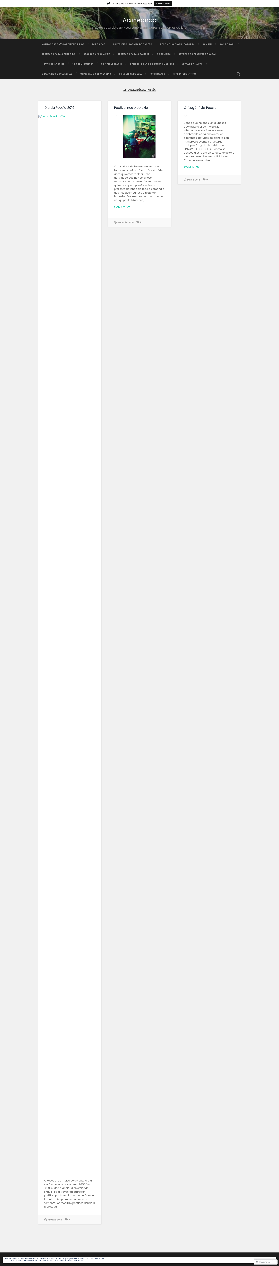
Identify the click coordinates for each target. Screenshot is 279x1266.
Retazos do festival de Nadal (197, 54)
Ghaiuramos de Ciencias (95, 74)
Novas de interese (53, 64)
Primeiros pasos (163, 3)
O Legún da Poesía (130, 74)
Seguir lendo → (123, 206)
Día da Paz (98, 44)
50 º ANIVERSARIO (111, 64)
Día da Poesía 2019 (59, 107)
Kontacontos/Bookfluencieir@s (63, 44)
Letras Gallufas (192, 64)
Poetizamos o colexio (131, 107)
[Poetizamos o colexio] (139, 137)
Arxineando (140, 20)
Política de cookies (75, 1260)
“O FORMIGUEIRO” (82, 64)
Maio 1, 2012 (193, 179)
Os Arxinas (164, 54)
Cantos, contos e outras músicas (152, 64)
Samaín (207, 44)
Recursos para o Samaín (133, 54)
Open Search (238, 74)
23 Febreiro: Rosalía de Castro (132, 44)
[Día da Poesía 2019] (69, 643)
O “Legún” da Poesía (200, 107)
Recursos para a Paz (97, 54)
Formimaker (157, 74)
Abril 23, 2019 (55, 1219)
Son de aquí (227, 44)
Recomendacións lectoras (177, 44)
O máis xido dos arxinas (57, 74)
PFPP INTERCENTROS (185, 74)
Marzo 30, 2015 (125, 222)
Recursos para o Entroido (59, 54)
